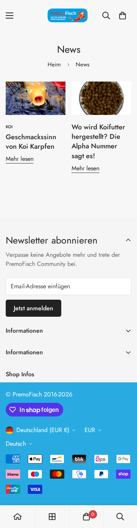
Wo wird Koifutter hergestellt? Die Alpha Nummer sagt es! (98, 141)
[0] (122, 15)
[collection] (52, 516)
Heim (54, 64)
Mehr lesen (19, 158)
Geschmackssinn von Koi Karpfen (31, 141)
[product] (17, 516)
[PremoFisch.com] (68, 15)
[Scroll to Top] (123, 487)
